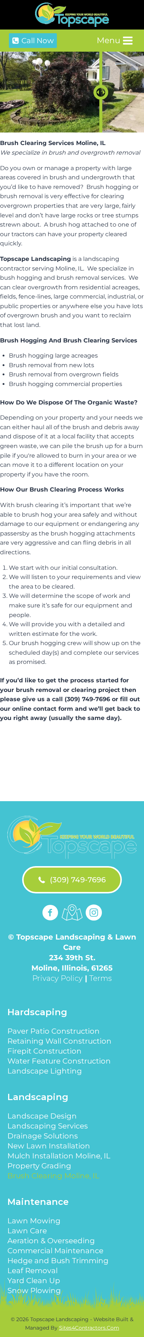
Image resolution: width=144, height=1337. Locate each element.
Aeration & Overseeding (51, 1240)
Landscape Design (42, 1116)
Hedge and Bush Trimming (58, 1260)
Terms (100, 978)
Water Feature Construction (59, 1061)
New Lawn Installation (48, 1145)
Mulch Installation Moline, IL (58, 1155)
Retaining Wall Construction (59, 1041)
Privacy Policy (57, 978)
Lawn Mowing (34, 1220)
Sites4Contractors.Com (89, 1327)
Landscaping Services (47, 1125)
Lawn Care (27, 1230)
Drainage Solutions (42, 1135)
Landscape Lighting (44, 1071)
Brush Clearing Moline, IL (53, 1175)
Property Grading (39, 1165)
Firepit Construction (44, 1051)
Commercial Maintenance (55, 1250)
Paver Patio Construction (53, 1031)
